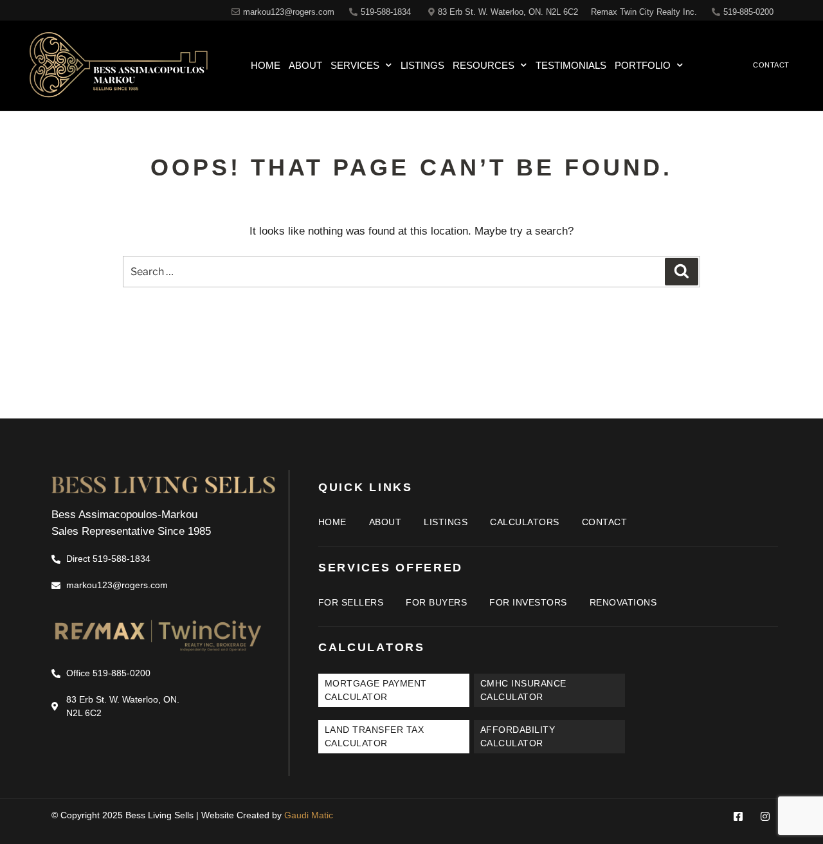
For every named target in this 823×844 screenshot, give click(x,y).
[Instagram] (765, 816)
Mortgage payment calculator (376, 690)
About (305, 65)
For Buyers (436, 602)
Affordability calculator (518, 736)
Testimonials (571, 65)
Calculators (524, 522)
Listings (422, 65)
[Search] (681, 271)
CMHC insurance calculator (523, 690)
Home (265, 65)
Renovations (623, 602)
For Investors (528, 602)
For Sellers (351, 602)
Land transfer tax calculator (374, 736)
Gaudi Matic (308, 815)
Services (354, 65)
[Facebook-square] (738, 816)
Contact (605, 522)
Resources (483, 65)
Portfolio (643, 65)
